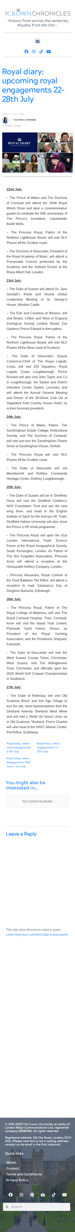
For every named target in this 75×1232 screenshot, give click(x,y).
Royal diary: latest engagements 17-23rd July (48, 747)
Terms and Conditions (24, 1174)
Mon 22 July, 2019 (13, 114)
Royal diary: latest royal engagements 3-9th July (19, 747)
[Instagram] (34, 51)
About (11, 1162)
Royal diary (13, 126)
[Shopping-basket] (43, 1195)
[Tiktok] (41, 51)
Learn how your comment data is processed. (37, 934)
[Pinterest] (32, 1195)
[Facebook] (26, 51)
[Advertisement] (37, 990)
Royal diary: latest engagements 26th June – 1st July (18, 762)
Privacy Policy (17, 1180)
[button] (37, 41)
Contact (12, 1168)
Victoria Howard (25, 120)
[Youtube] (48, 51)
